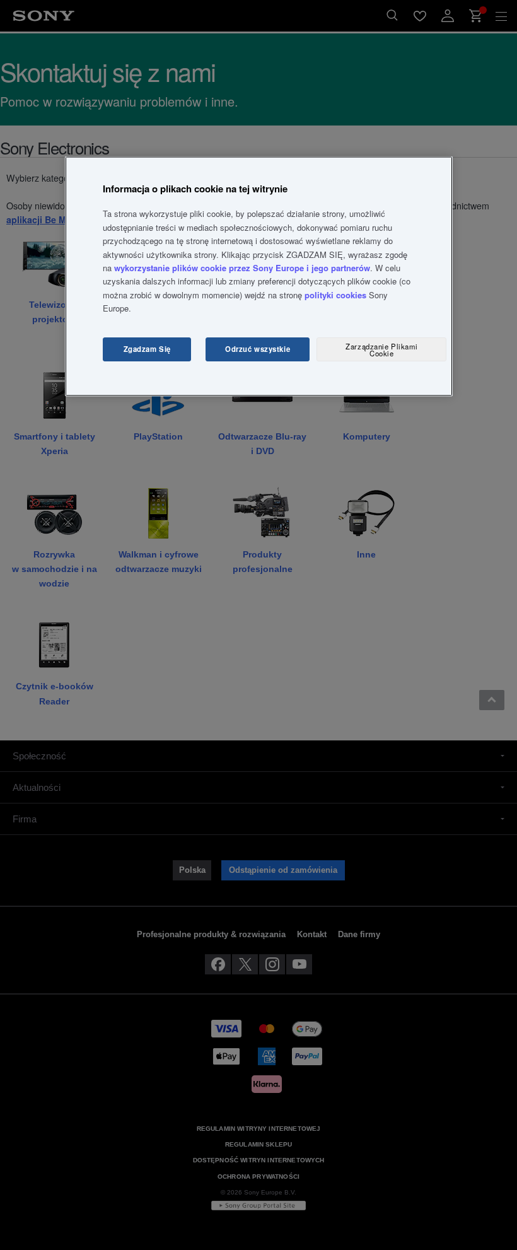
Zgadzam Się (147, 349)
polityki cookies (335, 294)
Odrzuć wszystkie (257, 349)
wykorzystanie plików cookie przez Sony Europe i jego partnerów (242, 268)
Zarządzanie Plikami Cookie (381, 349)
